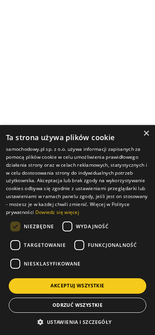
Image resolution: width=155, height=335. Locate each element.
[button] (77, 322)
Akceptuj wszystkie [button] (77, 285)
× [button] (146, 134)
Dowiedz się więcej (57, 212)
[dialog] (77, 230)
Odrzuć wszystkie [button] (77, 305)
